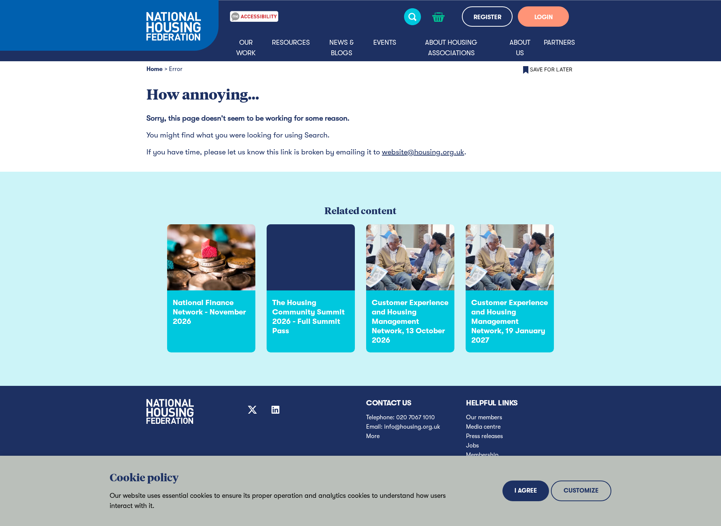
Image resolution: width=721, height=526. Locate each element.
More (373, 436)
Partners (559, 42)
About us (520, 48)
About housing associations (451, 48)
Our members (484, 417)
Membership (482, 455)
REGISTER (487, 17)
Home (154, 69)
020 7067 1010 (415, 417)
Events (384, 42)
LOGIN (543, 17)
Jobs (472, 445)
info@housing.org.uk (412, 426)
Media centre (483, 426)
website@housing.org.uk (423, 152)
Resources (291, 42)
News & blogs (341, 48)
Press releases (484, 436)
